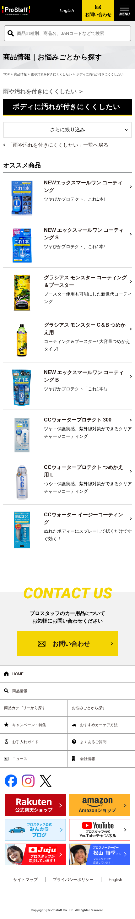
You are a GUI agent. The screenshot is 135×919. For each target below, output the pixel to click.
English (67, 10)
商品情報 (19, 691)
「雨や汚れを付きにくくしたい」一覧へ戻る (58, 145)
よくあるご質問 (92, 742)
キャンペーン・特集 (28, 725)
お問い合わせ (98, 14)
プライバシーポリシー (73, 879)
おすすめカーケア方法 (98, 725)
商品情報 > (22, 74)
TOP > (8, 74)
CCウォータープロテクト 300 (77, 419)
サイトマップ (25, 879)
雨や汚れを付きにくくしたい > (53, 74)
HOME (17, 674)
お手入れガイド (25, 742)
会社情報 (87, 759)
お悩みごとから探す (89, 708)
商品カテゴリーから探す (25, 708)
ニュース (19, 759)
